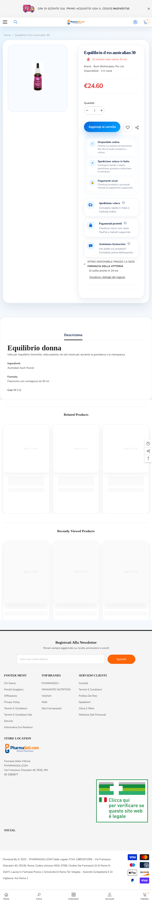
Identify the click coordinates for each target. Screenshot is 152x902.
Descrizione (73, 335)
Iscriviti (121, 659)
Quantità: (89, 103)
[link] (26, 481)
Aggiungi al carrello (102, 127)
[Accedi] (135, 22)
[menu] (5, 22)
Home (7, 35)
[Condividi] (135, 127)
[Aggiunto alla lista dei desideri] (127, 127)
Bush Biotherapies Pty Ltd (108, 66)
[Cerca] (15, 22)
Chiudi (148, 8)
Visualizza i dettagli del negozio (107, 277)
